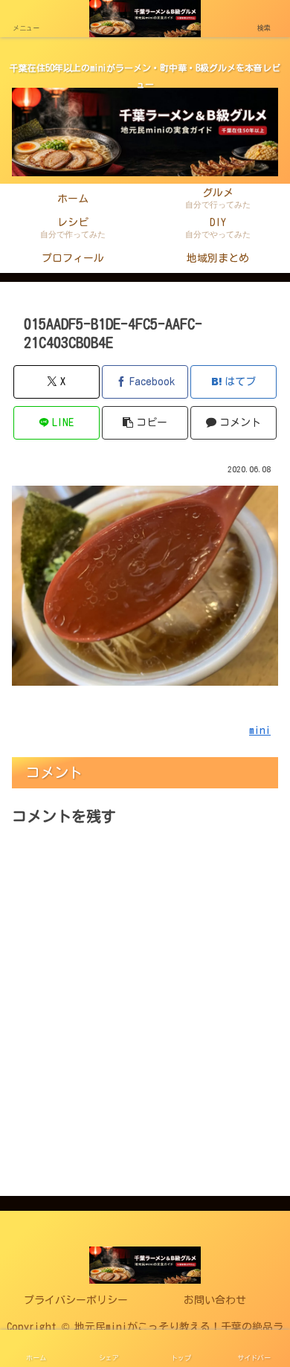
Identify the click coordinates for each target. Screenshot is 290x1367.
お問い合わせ (215, 1300)
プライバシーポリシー (76, 1300)
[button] (145, 423)
